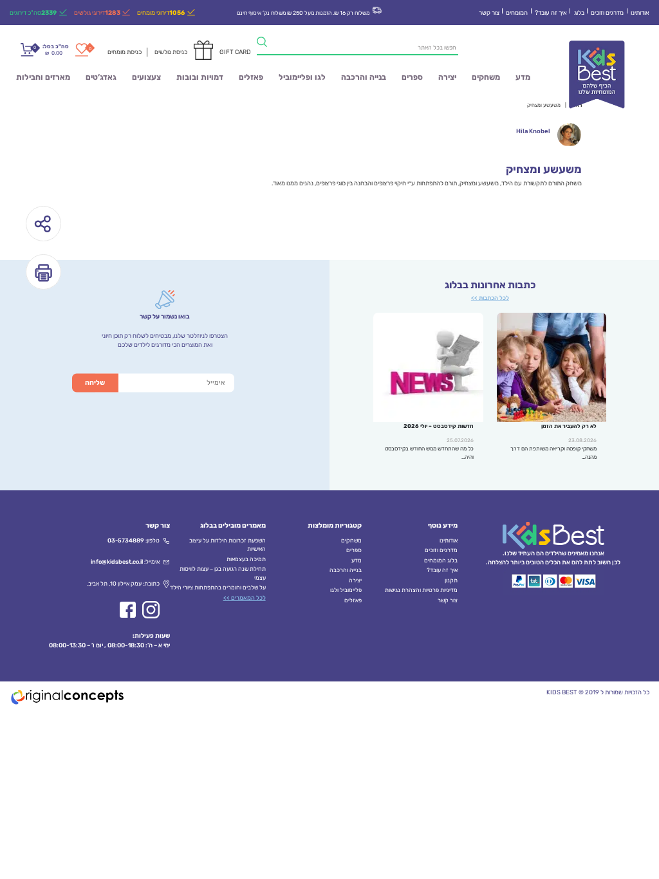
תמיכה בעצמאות (246, 559)
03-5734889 (125, 540)
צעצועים (146, 77)
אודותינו (640, 12)
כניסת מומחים (124, 51)
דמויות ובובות (199, 77)
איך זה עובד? (551, 12)
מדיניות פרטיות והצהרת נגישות (421, 590)
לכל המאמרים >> (244, 598)
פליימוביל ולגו (346, 590)
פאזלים (251, 77)
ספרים (412, 77)
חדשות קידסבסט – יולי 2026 (439, 426)
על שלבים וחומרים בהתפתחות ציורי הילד (218, 587)
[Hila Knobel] (569, 135)
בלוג (579, 12)
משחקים (486, 77)
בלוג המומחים (441, 560)
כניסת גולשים (170, 51)
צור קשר (489, 12)
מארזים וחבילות (43, 77)
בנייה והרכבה (363, 77)
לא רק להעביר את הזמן (569, 426)
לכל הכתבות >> (490, 298)
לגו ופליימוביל (302, 77)
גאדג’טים (101, 77)
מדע (522, 77)
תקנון (451, 580)
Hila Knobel (533, 130)
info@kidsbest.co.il (117, 562)
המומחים (517, 12)
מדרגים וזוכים (607, 12)
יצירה (447, 77)
